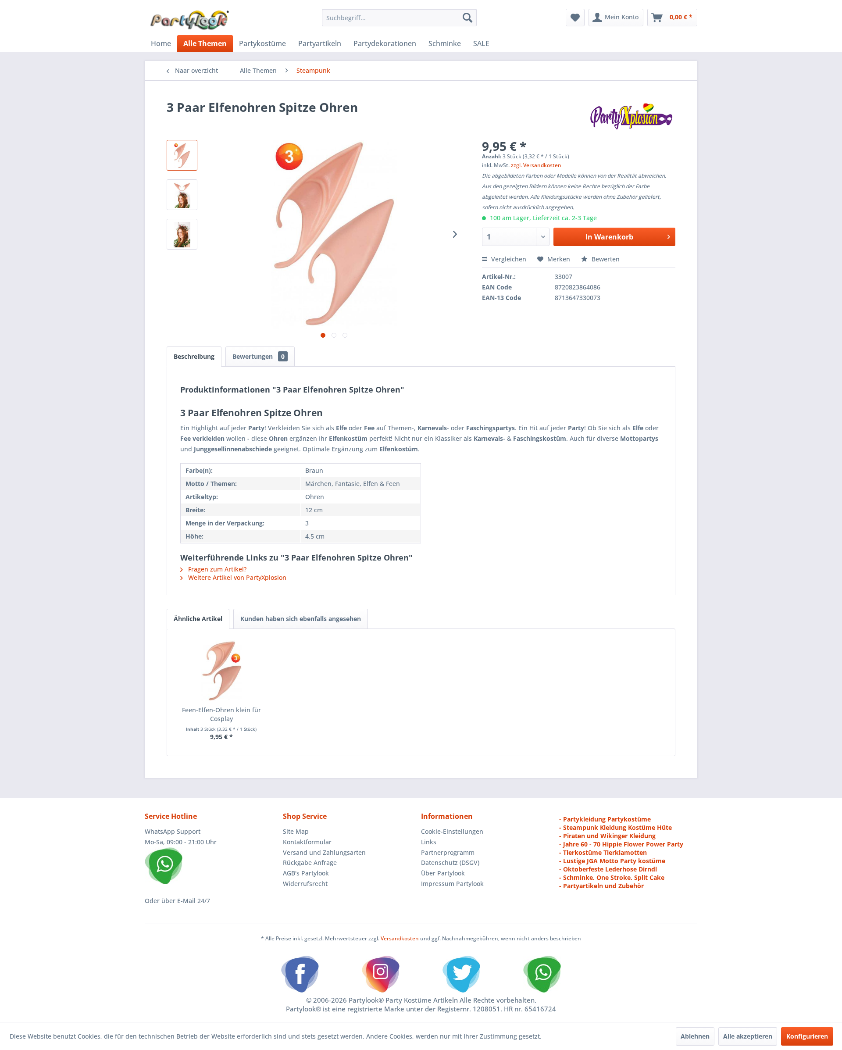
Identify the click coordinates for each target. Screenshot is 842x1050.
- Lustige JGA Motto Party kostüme (612, 861)
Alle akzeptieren (747, 1036)
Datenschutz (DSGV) (450, 862)
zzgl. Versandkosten (536, 165)
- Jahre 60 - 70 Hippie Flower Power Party (621, 844)
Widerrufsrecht (305, 883)
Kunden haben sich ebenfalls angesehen (300, 618)
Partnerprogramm (448, 852)
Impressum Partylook (452, 883)
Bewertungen (258, 356)
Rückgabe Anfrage (310, 862)
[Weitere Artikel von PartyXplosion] (630, 115)
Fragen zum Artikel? (216, 569)
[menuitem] (399, 17)
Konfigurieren (807, 1036)
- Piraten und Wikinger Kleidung (607, 836)
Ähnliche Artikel (198, 618)
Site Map (296, 831)
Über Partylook (443, 873)
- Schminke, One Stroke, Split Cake (611, 877)
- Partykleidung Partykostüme (605, 819)
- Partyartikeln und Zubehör (601, 886)
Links (428, 842)
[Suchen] (467, 17)
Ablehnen (695, 1036)
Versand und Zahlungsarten (324, 852)
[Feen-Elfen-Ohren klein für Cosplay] (221, 670)
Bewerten (605, 259)
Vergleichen (507, 259)
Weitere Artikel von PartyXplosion (236, 577)
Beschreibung (194, 356)
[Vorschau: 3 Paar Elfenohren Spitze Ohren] (182, 155)
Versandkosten (400, 938)
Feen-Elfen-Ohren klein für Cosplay (221, 714)
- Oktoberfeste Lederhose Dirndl (608, 869)
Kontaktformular (307, 842)
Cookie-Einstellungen (452, 831)
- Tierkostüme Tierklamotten (603, 852)
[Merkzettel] (575, 17)
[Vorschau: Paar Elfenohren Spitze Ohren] (182, 234)
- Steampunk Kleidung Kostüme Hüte (615, 827)
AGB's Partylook (306, 873)
